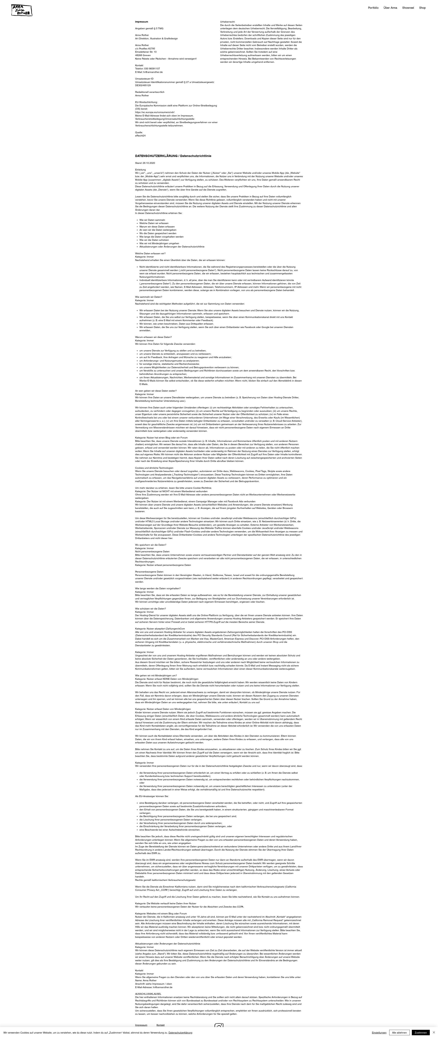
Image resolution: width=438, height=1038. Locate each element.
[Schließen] (434, 1032)
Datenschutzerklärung (180, 1032)
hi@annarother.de (153, 72)
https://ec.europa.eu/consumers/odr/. (155, 112)
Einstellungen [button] (379, 1032)
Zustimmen (421, 1032)
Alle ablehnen (399, 1032)
